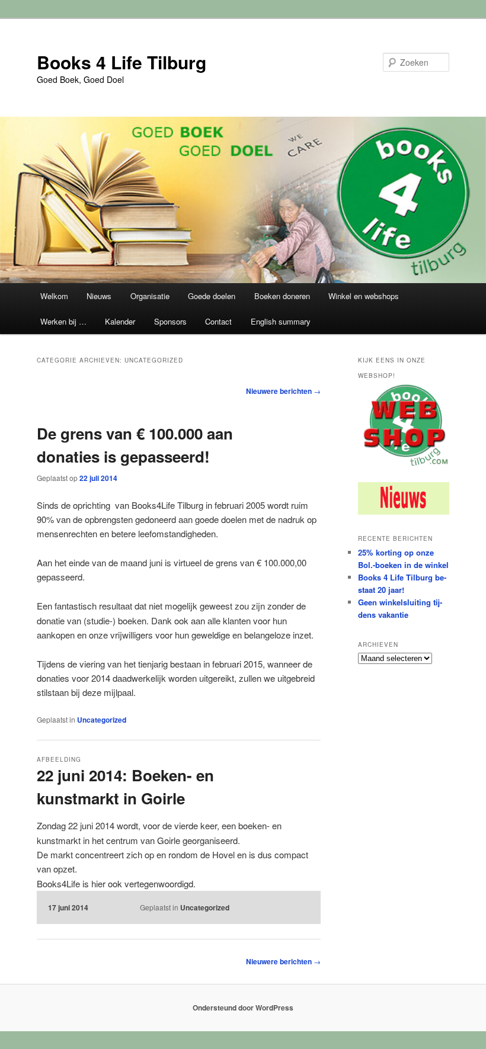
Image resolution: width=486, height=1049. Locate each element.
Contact (218, 321)
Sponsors (170, 321)
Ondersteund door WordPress (243, 1007)
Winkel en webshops (363, 295)
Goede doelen (211, 295)
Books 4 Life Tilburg (121, 62)
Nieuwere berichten (283, 391)
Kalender (120, 321)
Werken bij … (63, 321)
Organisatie (150, 295)
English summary (281, 321)
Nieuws (99, 295)
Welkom (54, 295)
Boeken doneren (282, 295)
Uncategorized (101, 719)
